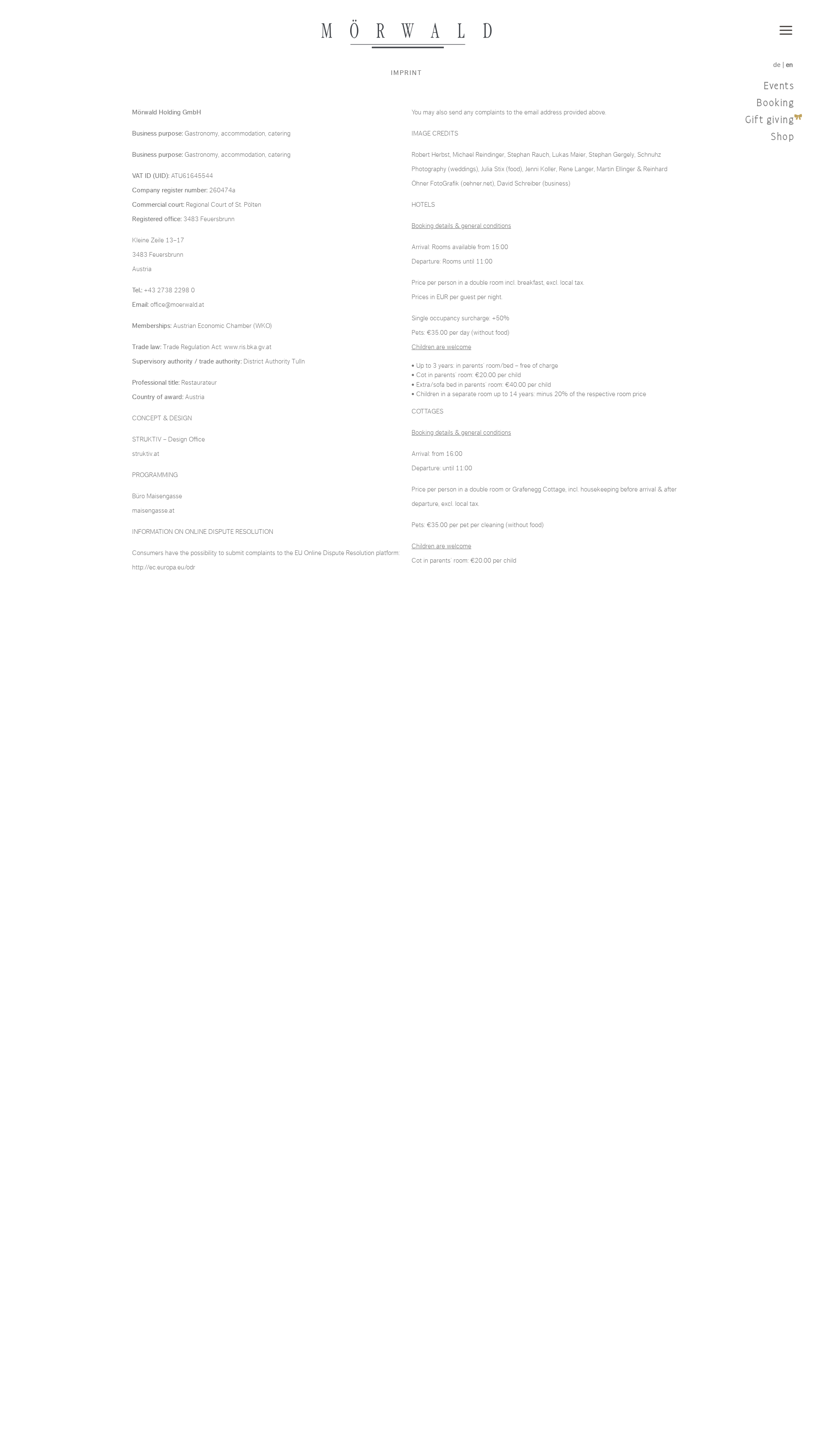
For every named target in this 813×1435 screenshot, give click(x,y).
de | (783, 64)
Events (779, 86)
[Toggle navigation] (786, 31)
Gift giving (769, 120)
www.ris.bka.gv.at (247, 347)
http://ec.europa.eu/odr (163, 567)
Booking (775, 103)
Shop (782, 137)
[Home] (406, 33)
